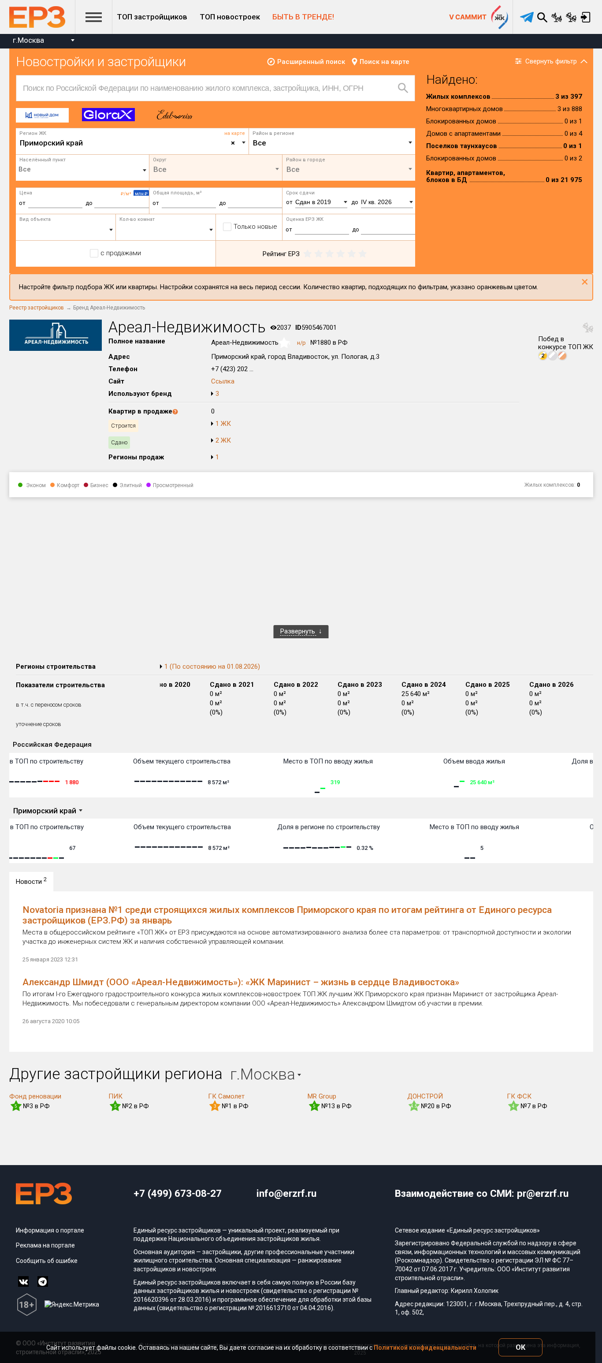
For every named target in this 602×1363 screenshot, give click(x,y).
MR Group (322, 1096)
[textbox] (332, 143)
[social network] (23, 1281)
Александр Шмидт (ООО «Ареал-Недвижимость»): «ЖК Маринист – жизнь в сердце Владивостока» (240, 982)
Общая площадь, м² (177, 193)
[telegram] (527, 17)
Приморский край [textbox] (127, 142)
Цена (25, 193)
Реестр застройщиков (36, 308)
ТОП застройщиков (152, 16)
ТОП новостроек (230, 16)
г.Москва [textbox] (28, 40)
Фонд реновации (35, 1096)
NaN (285, 343)
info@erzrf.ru (286, 1193)
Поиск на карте (384, 62)
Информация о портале (50, 1230)
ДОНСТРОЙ (425, 1096)
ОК (520, 1347)
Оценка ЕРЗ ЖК (304, 219)
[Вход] (586, 17)
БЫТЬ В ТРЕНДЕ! (303, 16)
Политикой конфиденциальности (425, 1347)
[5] (362, 254)
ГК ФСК (519, 1096)
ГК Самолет (226, 1096)
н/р (301, 342)
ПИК (115, 1096)
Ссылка (222, 381)
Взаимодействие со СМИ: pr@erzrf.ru (482, 1193)
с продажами (120, 253)
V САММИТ (468, 17)
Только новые (255, 227)
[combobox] (43, 41)
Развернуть (298, 631)
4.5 (414, 1106)
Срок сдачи (300, 193)
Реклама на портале (45, 1245)
